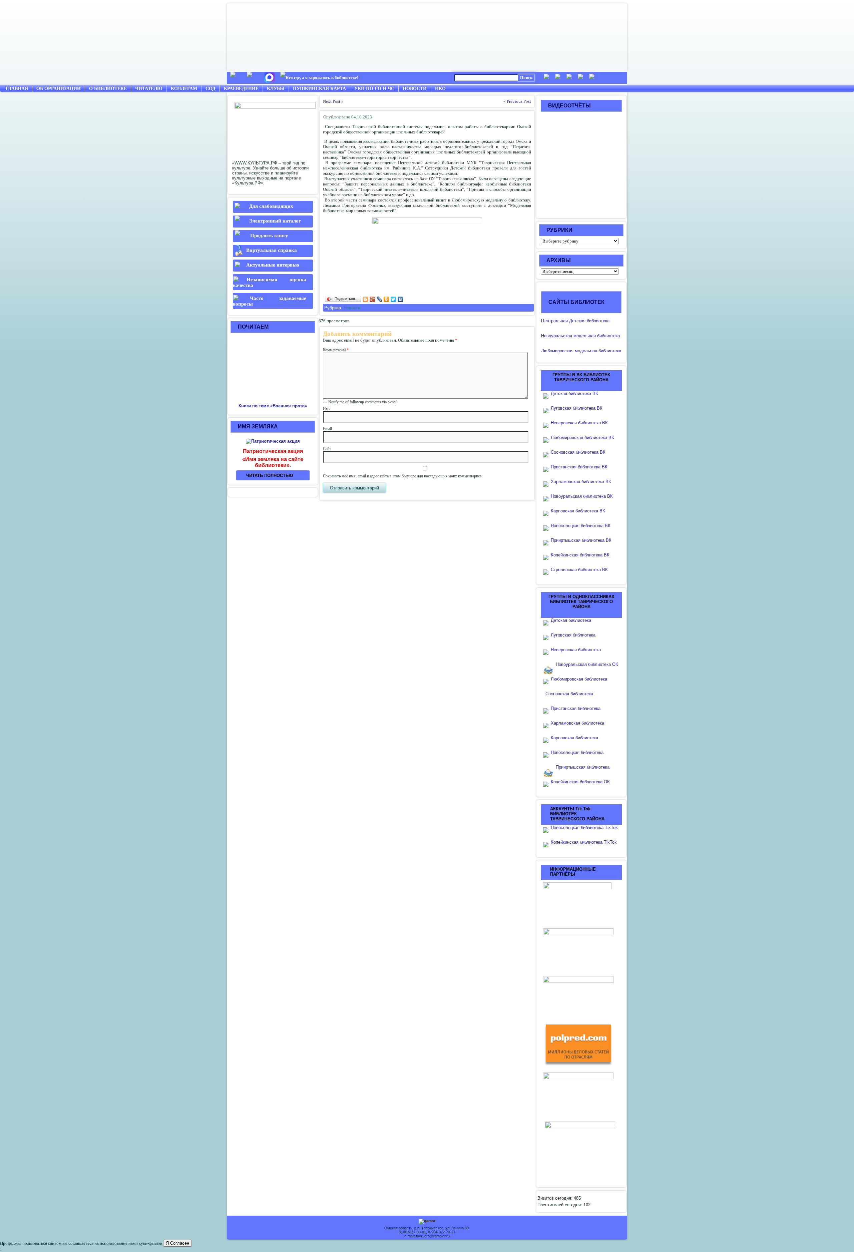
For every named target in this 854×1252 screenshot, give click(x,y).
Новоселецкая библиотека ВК (580, 525)
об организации (58, 88)
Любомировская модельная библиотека (581, 350)
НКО (440, 88)
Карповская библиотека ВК (578, 510)
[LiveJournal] (379, 299)
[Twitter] (393, 299)
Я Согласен (177, 1243)
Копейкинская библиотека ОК (580, 781)
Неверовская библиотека (576, 649)
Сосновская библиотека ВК (578, 452)
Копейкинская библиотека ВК (582, 554)
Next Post (331, 101)
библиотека (608, 335)
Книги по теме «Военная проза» (273, 405)
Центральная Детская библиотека (575, 320)
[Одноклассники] (386, 299)
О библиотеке (108, 88)
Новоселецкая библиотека (577, 752)
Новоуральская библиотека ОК (587, 664)
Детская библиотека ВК (574, 393)
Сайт (327, 448)
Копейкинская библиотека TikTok (584, 842)
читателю (148, 88)
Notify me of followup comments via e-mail (362, 402)
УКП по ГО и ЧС (374, 88)
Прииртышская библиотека (582, 767)
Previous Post (519, 101)
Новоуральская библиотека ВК (582, 496)
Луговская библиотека (573, 635)
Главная (17, 88)
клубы (276, 88)
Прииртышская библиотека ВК (581, 540)
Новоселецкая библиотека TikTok (584, 827)
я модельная (583, 335)
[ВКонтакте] (400, 299)
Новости (415, 88)
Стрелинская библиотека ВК (581, 569)
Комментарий (336, 350)
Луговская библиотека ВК (576, 408)
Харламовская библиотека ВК (581, 481)
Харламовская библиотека (577, 723)
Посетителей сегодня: (560, 1204)
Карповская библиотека (574, 737)
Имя (327, 408)
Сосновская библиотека (569, 693)
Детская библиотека (571, 620)
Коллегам (184, 88)
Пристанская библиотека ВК (579, 466)
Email (327, 428)
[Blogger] (365, 299)
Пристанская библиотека (575, 708)
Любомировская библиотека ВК (582, 437)
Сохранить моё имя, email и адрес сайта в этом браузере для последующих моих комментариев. (403, 476)
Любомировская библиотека (579, 679)
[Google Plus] (372, 299)
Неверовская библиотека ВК (579, 422)
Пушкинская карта (319, 88)
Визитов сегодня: (555, 1198)
